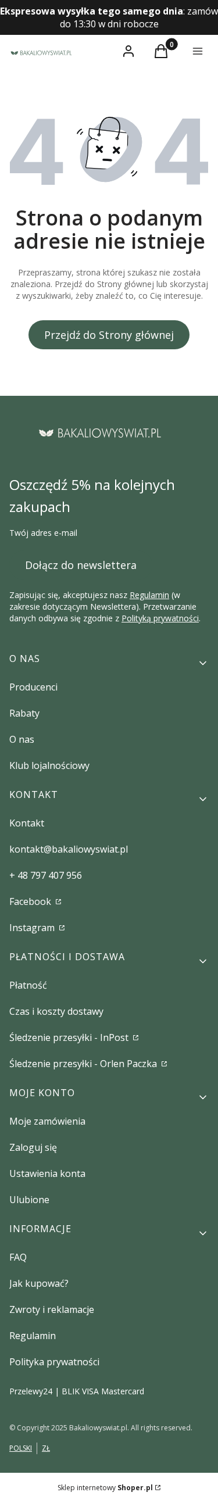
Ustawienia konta (47, 1173)
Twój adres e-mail (43, 532)
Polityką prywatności (160, 618)
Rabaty (24, 713)
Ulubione (29, 1199)
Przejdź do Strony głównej (109, 335)
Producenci (33, 687)
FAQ (18, 1257)
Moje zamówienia (47, 1121)
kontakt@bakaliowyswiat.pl (68, 849)
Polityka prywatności (54, 1361)
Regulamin (149, 594)
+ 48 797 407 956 (45, 875)
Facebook (31, 901)
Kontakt (26, 823)
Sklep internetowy (105, 1488)
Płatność (28, 985)
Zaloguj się (33, 1147)
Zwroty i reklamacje (51, 1309)
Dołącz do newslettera (81, 565)
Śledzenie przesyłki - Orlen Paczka (84, 1063)
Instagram (33, 927)
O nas (21, 739)
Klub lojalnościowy (49, 765)
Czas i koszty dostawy (56, 1011)
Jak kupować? (39, 1283)
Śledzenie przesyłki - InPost (70, 1037)
